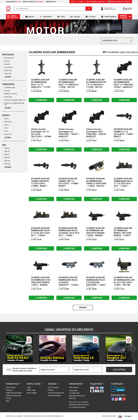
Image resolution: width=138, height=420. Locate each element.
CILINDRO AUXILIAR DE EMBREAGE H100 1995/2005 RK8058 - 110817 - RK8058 (41, 281)
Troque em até (13, 1)
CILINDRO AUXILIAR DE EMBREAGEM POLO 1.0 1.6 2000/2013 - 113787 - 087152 (41, 84)
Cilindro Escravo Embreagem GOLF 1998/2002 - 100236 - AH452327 (96, 133)
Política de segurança (13, 395)
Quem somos (11, 387)
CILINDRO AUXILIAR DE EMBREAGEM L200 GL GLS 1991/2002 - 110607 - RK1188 (124, 281)
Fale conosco (73, 387)
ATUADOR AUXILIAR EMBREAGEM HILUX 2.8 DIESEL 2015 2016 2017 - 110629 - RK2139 (69, 233)
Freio (63, 17)
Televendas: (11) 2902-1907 (96, 1)
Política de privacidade (14, 393)
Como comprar (53, 387)
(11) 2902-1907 (74, 393)
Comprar (41, 100)
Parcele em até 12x (33, 1)
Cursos (81, 1)
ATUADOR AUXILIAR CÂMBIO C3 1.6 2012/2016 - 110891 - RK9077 (124, 133)
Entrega (50, 390)
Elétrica (92, 17)
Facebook (112, 399)
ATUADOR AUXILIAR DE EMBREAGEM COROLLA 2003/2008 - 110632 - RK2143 (96, 182)
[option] (19, 348)
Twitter (120, 399)
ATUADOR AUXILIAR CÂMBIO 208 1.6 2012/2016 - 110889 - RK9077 (69, 182)
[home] (8, 8)
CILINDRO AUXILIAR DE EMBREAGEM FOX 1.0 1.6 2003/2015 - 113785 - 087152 (96, 83)
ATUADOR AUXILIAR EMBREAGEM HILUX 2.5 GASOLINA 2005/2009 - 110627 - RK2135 (96, 282)
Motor (31, 17)
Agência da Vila (120, 416)
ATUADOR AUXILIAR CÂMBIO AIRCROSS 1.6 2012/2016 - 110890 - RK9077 (40, 182)
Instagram (116, 399)
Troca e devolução (54, 395)
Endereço (9, 390)
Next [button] (133, 348)
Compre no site (50, 1)
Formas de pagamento (56, 393)
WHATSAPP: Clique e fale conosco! (120, 1)
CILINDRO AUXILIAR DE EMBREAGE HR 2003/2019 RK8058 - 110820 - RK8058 (96, 232)
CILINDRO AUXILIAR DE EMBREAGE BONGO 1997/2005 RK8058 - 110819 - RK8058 (123, 233)
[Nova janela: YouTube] (19, 348)
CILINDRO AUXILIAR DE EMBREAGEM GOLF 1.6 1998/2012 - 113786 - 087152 (69, 83)
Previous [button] (4, 348)
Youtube (124, 399)
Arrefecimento (110, 17)
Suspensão (47, 17)
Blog (73, 1)
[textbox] (53, 8)
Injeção (77, 17)
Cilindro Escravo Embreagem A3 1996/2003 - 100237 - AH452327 (69, 133)
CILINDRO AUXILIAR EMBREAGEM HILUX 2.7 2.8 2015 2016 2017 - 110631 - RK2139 (123, 183)
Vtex (128, 416)
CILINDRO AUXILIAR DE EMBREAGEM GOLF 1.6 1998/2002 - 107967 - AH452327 (124, 83)
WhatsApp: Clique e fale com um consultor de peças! (79, 404)
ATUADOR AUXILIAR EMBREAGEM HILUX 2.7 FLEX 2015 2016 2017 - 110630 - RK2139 (40, 233)
